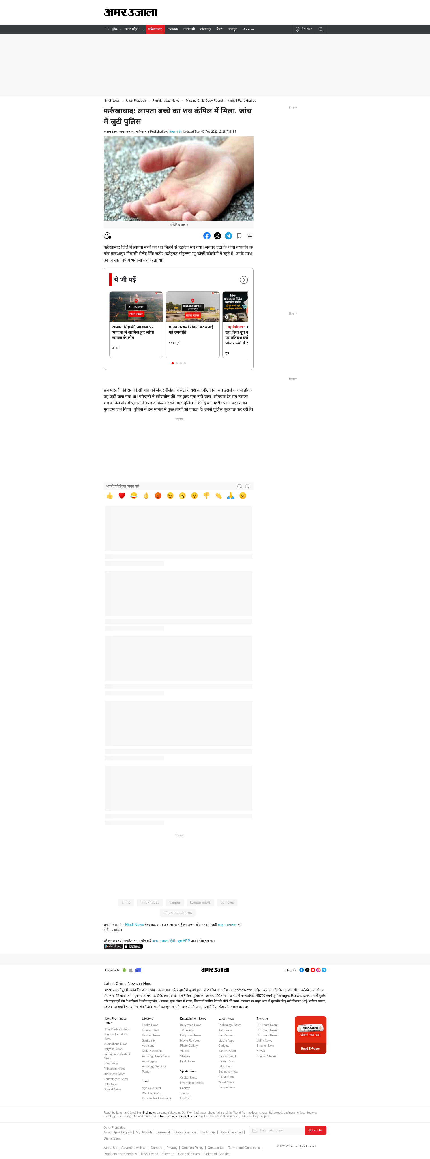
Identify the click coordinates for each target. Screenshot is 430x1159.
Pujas (145, 1071)
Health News (150, 1025)
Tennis (184, 1093)
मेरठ (219, 29)
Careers (156, 1147)
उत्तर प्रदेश (131, 29)
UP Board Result (267, 1025)
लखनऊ (173, 29)
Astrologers (149, 1061)
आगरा (115, 348)
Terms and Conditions (244, 1147)
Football (185, 1098)
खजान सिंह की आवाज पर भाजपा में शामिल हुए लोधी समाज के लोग (133, 332)
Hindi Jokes (187, 1061)
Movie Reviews (190, 1040)
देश (227, 353)
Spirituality (149, 1040)
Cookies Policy (193, 1147)
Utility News (264, 1040)
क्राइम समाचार (227, 925)
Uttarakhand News (115, 1044)
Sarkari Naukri (227, 1050)
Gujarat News (112, 1089)
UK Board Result (267, 1035)
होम (114, 29)
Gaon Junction (185, 1132)
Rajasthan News (114, 1068)
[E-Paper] (310, 1035)
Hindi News (112, 100)
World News (226, 1082)
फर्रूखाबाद (155, 29)
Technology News (229, 1025)
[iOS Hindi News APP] (133, 946)
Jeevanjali (163, 1132)
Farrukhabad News (165, 100)
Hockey (185, 1088)
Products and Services (120, 1153)
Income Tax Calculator (156, 1098)
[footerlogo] (215, 970)
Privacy (172, 1147)
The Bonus (208, 1132)
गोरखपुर (205, 29)
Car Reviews (226, 1035)
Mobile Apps (226, 1040)
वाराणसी (189, 29)
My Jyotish (144, 1132)
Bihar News (111, 1063)
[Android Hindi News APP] (113, 946)
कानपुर (232, 29)
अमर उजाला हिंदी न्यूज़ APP (171, 941)
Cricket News (188, 1077)
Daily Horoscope (152, 1050)
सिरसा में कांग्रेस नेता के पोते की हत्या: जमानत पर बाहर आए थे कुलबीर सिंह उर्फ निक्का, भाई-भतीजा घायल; (260, 1001)
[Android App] (124, 969)
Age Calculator (151, 1088)
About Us (110, 1147)
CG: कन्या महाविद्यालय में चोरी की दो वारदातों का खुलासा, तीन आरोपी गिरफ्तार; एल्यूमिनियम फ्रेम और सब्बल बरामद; (176, 1007)
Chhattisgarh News (116, 1079)
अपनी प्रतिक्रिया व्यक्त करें (122, 486)
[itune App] (131, 969)
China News (226, 1076)
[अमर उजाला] (130, 15)
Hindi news (149, 1112)
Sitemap (168, 1153)
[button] (173, 363)
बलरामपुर (174, 342)
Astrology (148, 1045)
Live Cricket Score (192, 1082)
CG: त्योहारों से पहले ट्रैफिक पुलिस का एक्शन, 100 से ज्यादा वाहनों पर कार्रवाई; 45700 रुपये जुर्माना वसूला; (223, 995)
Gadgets (223, 1045)
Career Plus (226, 1061)
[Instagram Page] (318, 969)
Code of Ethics (189, 1153)
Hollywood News (190, 1035)
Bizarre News (265, 1045)
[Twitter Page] (307, 969)
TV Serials (187, 1030)
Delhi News (111, 1084)
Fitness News (151, 1030)
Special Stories (266, 1056)
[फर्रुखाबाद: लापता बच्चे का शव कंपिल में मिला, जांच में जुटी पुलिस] (207, 235)
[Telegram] (324, 969)
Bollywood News (190, 1025)
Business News (228, 1071)
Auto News (225, 1030)
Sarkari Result (227, 1056)
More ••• (248, 29)
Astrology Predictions (156, 1056)
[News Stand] (138, 969)
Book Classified (231, 1132)
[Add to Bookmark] (239, 235)
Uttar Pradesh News (117, 1029)
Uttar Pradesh (136, 100)
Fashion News (151, 1035)
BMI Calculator (151, 1093)
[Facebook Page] (301, 969)
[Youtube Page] (313, 969)
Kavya (261, 1050)
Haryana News (113, 1049)
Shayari (185, 1056)
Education (224, 1066)
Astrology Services (154, 1066)
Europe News (227, 1087)
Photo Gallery (189, 1045)
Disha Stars (112, 1138)
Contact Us (216, 1147)
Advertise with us (133, 1147)
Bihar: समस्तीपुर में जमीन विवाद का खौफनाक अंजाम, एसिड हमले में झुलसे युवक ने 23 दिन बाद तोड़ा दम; (169, 990)
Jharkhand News (114, 1074)
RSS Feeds (149, 1153)
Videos (184, 1050)
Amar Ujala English (118, 1132)
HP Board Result (267, 1030)
